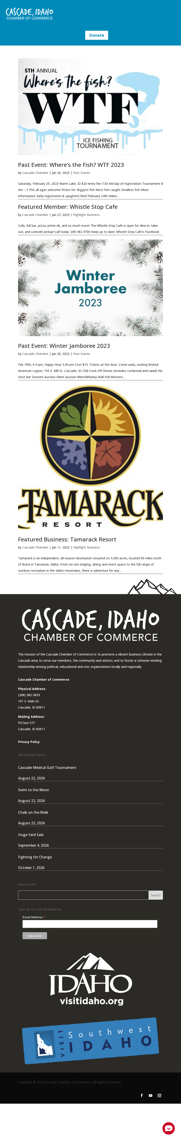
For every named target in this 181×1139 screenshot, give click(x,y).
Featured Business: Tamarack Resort (67, 539)
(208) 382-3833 (29, 695)
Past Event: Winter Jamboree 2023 (64, 346)
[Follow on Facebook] (141, 1095)
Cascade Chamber (35, 173)
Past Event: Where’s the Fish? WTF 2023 (71, 165)
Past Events (81, 173)
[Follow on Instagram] (159, 1095)
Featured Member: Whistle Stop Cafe (68, 207)
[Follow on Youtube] (150, 1095)
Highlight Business (86, 215)
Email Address (34, 917)
